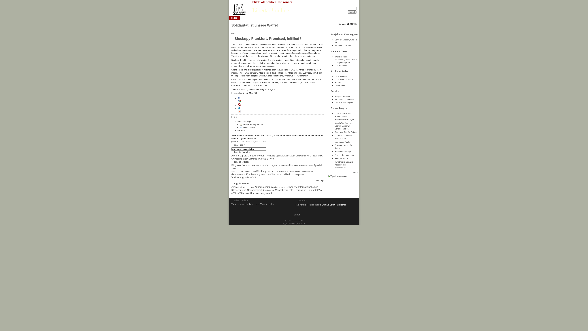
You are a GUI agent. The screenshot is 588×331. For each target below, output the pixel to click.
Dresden (274, 171)
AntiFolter (258, 155)
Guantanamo (238, 174)
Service (302, 165)
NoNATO (318, 155)
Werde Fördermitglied (344, 102)
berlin (253, 171)
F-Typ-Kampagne (272, 156)
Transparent (298, 174)
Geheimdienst (295, 171)
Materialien (283, 165)
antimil (247, 171)
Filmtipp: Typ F (341, 158)
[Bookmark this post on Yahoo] (239, 112)
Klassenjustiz (238, 190)
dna (268, 171)
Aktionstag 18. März (242, 155)
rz (292, 174)
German (241, 130)
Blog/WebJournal (240, 165)
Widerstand (244, 193)
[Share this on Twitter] (239, 108)
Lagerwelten (301, 156)
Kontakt (353, 5)
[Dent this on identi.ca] (239, 105)
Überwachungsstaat (261, 193)
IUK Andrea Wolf (287, 156)
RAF (287, 174)
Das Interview (341, 65)
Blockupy (261, 171)
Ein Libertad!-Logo (343, 151)
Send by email (249, 127)
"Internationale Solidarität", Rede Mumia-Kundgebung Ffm (346, 60)
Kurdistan (251, 174)
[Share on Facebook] (239, 98)
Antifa (234, 187)
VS (254, 177)
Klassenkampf (254, 190)
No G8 (310, 156)
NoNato (272, 174)
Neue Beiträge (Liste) (344, 79)
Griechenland (307, 171)
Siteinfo (309, 165)
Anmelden (342, 5)
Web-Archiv (340, 85)
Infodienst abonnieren (344, 99)
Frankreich (283, 171)
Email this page (244, 122)
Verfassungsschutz (241, 177)
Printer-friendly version (253, 125)
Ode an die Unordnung (344, 155)
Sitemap (338, 82)
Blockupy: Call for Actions (346, 132)
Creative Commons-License (334, 205)
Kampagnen (271, 165)
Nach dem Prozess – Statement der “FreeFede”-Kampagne (344, 116)
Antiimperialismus (246, 187)
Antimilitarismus (263, 187)
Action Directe (237, 171)
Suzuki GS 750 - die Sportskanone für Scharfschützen (343, 126)
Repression (300, 190)
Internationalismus (308, 187)
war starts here (266, 158)
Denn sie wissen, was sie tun (253, 141)
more (355, 172)
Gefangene (292, 187)
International (257, 165)
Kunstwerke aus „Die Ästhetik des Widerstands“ (344, 165)
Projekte (293, 165)
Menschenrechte (284, 190)
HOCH (236, 117)
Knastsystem (268, 190)
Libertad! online (270, 10)
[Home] (239, 9)
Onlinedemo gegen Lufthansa (244, 159)
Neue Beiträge (341, 77)
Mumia (264, 174)
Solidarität (312, 190)
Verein (234, 168)
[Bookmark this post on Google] (239, 102)
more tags (319, 180)
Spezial (317, 165)
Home (233, 33)
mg (258, 174)
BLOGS (234, 18)
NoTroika (281, 174)
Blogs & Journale (342, 96)
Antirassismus (278, 187)
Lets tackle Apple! (343, 142)
